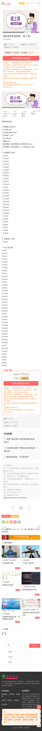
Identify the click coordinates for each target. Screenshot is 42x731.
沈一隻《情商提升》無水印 (31, 529)
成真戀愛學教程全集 (29, 589)
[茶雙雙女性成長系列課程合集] (31, 602)
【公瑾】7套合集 (28, 563)
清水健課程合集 (7, 563)
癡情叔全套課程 (7, 585)
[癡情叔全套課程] (11, 576)
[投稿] (28, 3)
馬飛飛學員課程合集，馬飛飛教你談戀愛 (11, 618)
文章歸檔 (11, 694)
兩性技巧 (6, 560)
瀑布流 (4, 700)
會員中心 (10, 700)
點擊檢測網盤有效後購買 (21, 58)
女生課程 (26, 609)
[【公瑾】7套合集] (31, 551)
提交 (34, 646)
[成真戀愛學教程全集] (31, 578)
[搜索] (32, 3)
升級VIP (30, 52)
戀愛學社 (6, 3)
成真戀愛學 (6, 516)
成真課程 (15, 516)
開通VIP (16, 700)
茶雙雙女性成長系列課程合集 (31, 614)
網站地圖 (4, 694)
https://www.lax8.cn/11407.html (15, 498)
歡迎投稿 (4, 704)
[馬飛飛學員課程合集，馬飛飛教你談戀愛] (11, 605)
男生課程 (26, 586)
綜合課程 (8, 39)
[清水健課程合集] (11, 551)
